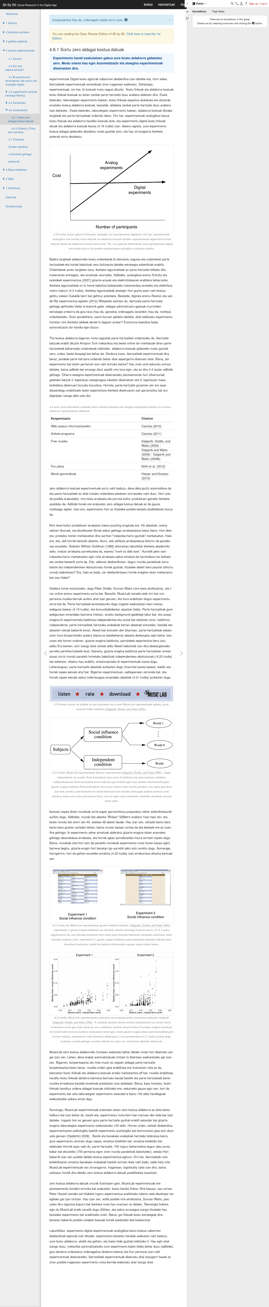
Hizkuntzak (166, 4)
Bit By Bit (30, 4)
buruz (148, 4)
